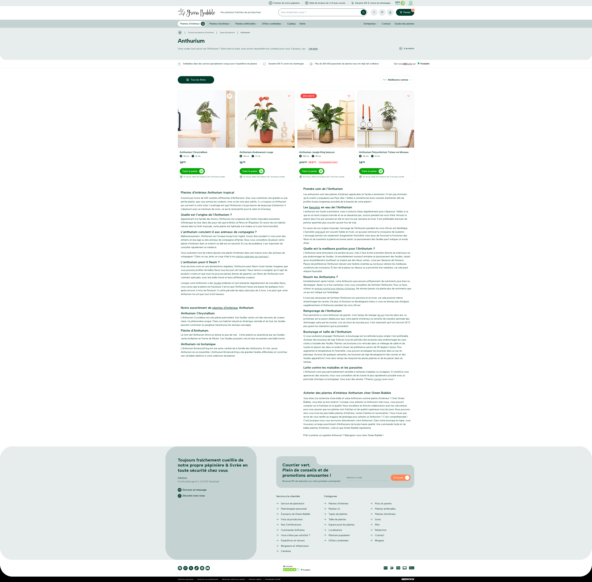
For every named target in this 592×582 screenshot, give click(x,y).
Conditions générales (185, 579)
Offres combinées (271, 23)
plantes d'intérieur (225, 308)
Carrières (286, 551)
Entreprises (370, 23)
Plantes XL (334, 508)
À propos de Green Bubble (295, 514)
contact (378, 379)
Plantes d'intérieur (189, 23)
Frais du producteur (292, 519)
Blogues (379, 540)
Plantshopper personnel (294, 508)
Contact (386, 23)
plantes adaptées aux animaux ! (252, 256)
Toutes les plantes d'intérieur (201, 32)
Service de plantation (292, 503)
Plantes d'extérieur (219, 23)
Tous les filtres (198, 79)
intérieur (319, 232)
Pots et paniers (383, 503)
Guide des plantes (404, 23)
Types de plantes (227, 32)
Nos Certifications (291, 524)
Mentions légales (255, 579)
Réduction (380, 530)
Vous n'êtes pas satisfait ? (295, 535)
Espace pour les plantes (342, 524)
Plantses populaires (339, 535)
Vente (302, 23)
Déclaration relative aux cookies (233, 579)
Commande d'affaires (293, 530)
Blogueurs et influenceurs (295, 545)
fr (374, 12)
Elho (377, 524)
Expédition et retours (293, 540)
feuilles (217, 283)
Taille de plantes (337, 519)
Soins (378, 519)
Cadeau (291, 23)
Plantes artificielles (245, 23)
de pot (380, 315)
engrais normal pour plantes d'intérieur (335, 288)
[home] (180, 32)
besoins (314, 207)
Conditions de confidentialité (207, 579)
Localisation (335, 530)
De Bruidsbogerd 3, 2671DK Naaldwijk (198, 481)
